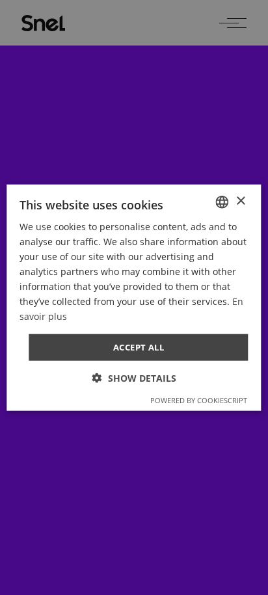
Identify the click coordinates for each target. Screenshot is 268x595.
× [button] (240, 201)
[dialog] (134, 297)
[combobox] (222, 201)
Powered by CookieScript (198, 400)
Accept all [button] (138, 346)
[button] (134, 378)
